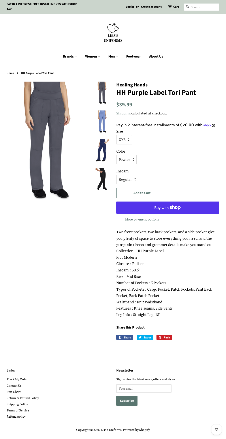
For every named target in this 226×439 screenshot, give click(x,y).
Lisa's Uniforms (111, 430)
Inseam (122, 171)
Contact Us (14, 385)
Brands (68, 56)
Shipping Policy (17, 404)
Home (10, 73)
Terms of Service (18, 410)
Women (91, 56)
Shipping (123, 113)
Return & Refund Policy (23, 398)
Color (120, 151)
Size (119, 131)
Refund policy (16, 416)
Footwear (133, 56)
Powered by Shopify (136, 430)
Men (111, 56)
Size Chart (14, 392)
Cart (176, 7)
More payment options (142, 219)
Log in (130, 7)
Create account (151, 7)
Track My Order (17, 379)
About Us (156, 56)
